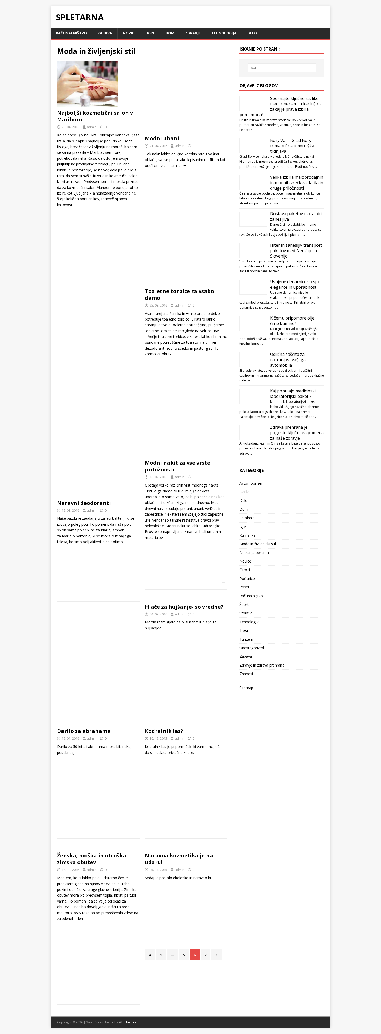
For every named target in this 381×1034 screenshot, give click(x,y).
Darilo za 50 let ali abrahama (81, 746)
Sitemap (246, 687)
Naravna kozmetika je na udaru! (179, 859)
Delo (252, 33)
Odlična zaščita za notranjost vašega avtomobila (288, 359)
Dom (170, 33)
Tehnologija (224, 33)
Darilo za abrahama (84, 730)
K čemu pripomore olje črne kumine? (292, 320)
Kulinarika (247, 535)
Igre (151, 33)
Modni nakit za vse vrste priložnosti (177, 466)
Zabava (104, 33)
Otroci (244, 569)
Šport (244, 604)
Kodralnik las (155, 746)
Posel (244, 587)
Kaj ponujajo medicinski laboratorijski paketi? (293, 393)
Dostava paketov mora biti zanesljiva (296, 216)
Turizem (246, 639)
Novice (129, 33)
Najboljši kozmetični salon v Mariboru (95, 116)
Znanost (246, 673)
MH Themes (127, 1022)
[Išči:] (282, 67)
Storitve (245, 612)
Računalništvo (71, 33)
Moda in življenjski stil (257, 543)
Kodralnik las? (164, 730)
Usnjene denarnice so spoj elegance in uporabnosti (295, 284)
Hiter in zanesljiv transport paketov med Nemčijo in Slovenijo (296, 250)
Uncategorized (251, 647)
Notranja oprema (254, 552)
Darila (244, 491)
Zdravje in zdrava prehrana (261, 665)
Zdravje (193, 33)
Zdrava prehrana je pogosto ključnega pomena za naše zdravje (297, 432)
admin (92, 126)
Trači (243, 630)
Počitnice (247, 578)
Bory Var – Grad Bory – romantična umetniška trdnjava (292, 145)
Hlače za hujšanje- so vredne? (184, 606)
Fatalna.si (247, 517)
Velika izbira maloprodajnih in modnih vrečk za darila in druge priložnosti (296, 182)
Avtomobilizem (252, 483)
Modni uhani (162, 138)
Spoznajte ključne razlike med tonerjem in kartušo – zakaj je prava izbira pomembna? (280, 106)
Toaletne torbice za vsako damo (179, 294)
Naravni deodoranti (84, 502)
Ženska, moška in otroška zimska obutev (91, 859)
